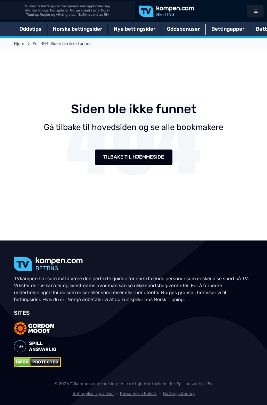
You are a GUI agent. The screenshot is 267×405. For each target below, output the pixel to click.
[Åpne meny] (255, 11)
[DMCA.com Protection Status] (37, 362)
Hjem (19, 43)
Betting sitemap (179, 393)
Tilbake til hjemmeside (133, 157)
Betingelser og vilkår (93, 393)
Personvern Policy (138, 393)
